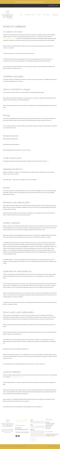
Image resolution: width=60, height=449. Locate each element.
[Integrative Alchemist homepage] (7, 15)
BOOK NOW (55, 14)
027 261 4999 (18, 427)
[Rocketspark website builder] (51, 446)
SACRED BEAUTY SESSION (29, 14)
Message (32, 429)
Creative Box (24, 446)
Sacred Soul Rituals (49, 425)
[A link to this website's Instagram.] (19, 436)
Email (31, 424)
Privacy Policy (15, 446)
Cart (57, 5)
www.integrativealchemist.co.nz (9, 38)
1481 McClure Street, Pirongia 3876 (22, 432)
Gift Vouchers (48, 428)
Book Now (47, 422)
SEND (33, 439)
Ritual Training (48, 426)
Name (31, 420)
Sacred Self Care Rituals (50, 423)
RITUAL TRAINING (46, 14)
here (43, 2)
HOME (21, 14)
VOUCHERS (39, 14)
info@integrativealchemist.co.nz (22, 429)
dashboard (10, 446)
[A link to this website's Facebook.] (16, 436)
